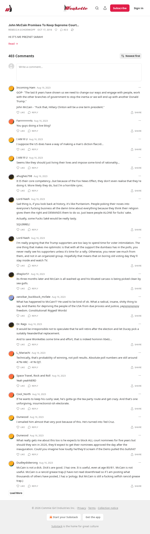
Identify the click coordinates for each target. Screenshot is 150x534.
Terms (92, 508)
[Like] (56, 30)
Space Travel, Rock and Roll (33, 375)
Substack (56, 526)
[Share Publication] (105, 8)
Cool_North (23, 394)
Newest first (132, 56)
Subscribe (120, 8)
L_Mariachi (23, 352)
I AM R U (22, 139)
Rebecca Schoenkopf (21, 29)
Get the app (93, 517)
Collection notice (108, 508)
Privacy (81, 508)
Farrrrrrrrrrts (24, 120)
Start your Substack (65, 517)
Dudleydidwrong (27, 462)
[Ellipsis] (140, 87)
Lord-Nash (23, 199)
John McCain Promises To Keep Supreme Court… (43, 25)
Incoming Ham (25, 87)
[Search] (97, 8)
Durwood (22, 417)
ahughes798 (24, 176)
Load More (16, 493)
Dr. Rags (21, 324)
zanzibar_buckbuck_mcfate (33, 296)
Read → (13, 43)
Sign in (138, 8)
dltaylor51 (22, 274)
